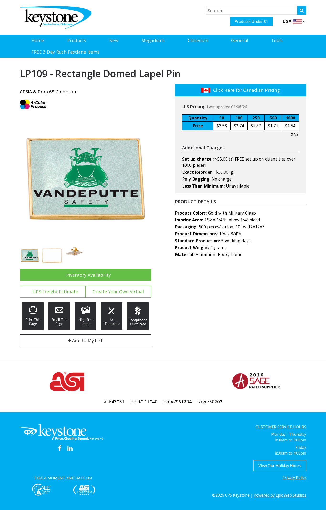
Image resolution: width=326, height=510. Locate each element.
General (239, 40)
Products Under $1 (251, 21)
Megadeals (153, 40)
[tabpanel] (85, 178)
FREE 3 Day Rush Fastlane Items (65, 52)
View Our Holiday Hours (279, 465)
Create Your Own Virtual (118, 292)
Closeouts (198, 40)
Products (76, 40)
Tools (277, 40)
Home (37, 40)
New (113, 40)
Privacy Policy (294, 477)
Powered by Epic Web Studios (280, 495)
